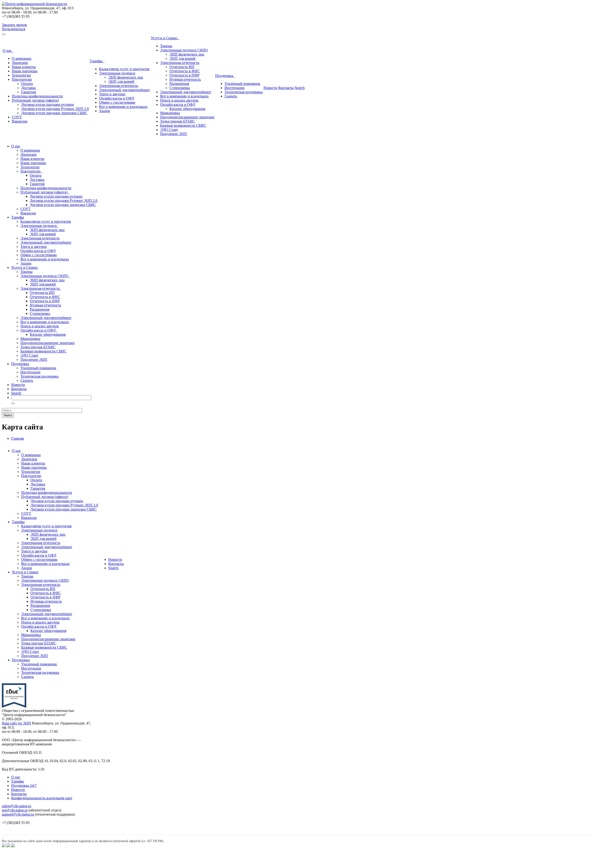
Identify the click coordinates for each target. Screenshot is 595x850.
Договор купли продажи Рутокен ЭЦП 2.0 (55, 109)
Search (300, 88)
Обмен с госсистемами (117, 102)
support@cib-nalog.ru (18, 814)
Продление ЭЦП (173, 134)
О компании (21, 58)
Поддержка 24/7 (23, 785)
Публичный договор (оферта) (35, 100)
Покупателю (22, 79)
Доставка (28, 88)
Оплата (27, 84)
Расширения (179, 84)
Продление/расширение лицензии (187, 117)
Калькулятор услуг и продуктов (124, 69)
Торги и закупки (112, 94)
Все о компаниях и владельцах (123, 107)
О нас (8, 51)
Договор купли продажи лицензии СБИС (54, 113)
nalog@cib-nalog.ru (16, 806)
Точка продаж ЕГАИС (177, 121)
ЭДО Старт (169, 130)
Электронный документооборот (124, 90)
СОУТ (17, 117)
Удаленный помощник (242, 84)
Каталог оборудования (187, 109)
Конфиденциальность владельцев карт (41, 798)
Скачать (231, 96)
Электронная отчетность (118, 86)
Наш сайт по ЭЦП (16, 723)
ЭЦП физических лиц (125, 77)
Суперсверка (179, 88)
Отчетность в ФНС (184, 71)
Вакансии (19, 121)
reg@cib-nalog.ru (15, 810)
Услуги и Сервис (165, 38)
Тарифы (97, 61)
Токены (166, 46)
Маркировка (170, 113)
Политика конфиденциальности (37, 96)
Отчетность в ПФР (184, 75)
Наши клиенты (24, 67)
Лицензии (20, 63)
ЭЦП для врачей (121, 81)
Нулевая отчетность (185, 79)
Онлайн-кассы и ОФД (116, 98)
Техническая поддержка (244, 92)
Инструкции (235, 88)
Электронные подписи (117, 73)
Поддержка (225, 76)
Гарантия (28, 92)
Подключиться (13, 29)
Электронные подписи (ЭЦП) (184, 50)
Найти (8, 415)
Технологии (21, 75)
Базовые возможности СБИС (183, 125)
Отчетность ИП (181, 67)
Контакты (286, 88)
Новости (270, 88)
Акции (104, 111)
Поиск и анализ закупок (179, 100)
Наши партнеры (24, 71)
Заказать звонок (14, 25)
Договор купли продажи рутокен (47, 104)
